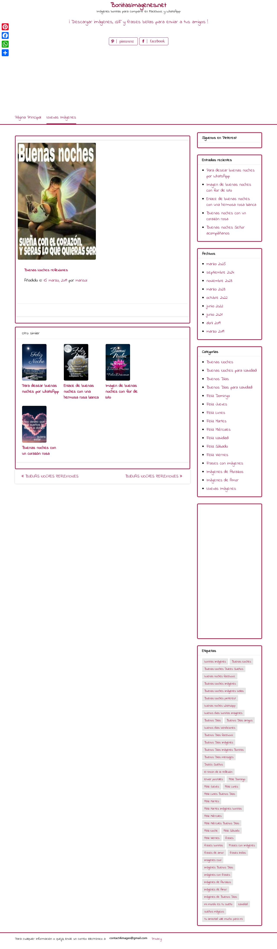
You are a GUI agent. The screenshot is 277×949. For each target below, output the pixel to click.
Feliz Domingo (218, 396)
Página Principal (28, 117)
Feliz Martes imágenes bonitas (223, 809)
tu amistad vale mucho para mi (223, 919)
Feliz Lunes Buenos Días (219, 794)
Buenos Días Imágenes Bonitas (224, 750)
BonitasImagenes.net (138, 5)
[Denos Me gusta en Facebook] (153, 44)
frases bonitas (213, 845)
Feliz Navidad (217, 438)
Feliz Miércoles (218, 430)
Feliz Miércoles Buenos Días (221, 823)
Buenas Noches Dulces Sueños (223, 669)
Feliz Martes (216, 421)
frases (229, 838)
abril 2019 (213, 323)
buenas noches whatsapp (219, 706)
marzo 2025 (216, 264)
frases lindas (238, 853)
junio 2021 (214, 315)
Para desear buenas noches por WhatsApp (40, 389)
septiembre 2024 (220, 272)
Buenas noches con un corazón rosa (39, 451)
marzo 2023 (215, 289)
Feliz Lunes (215, 413)
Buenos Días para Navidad (229, 387)
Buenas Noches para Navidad (231, 371)
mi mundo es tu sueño (218, 904)
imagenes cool (212, 860)
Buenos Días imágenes (218, 742)
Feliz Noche (211, 831)
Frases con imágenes (224, 463)
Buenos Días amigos (240, 720)
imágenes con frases (217, 875)
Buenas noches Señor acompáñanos (225, 230)
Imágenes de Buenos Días (220, 897)
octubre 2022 (216, 298)
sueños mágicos (214, 911)
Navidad (243, 904)
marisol (81, 280)
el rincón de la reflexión (218, 772)
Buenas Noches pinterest (220, 698)
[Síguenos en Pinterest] (124, 44)
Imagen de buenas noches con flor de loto (122, 391)
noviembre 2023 (219, 281)
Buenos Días (217, 379)
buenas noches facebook (219, 676)
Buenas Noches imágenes (220, 684)
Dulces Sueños (213, 764)
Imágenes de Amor (222, 480)
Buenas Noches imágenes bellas (224, 691)
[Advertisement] (138, 78)
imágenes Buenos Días (218, 867)
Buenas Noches (219, 362)
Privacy (156, 938)
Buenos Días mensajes (219, 757)
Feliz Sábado (217, 447)
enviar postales (213, 779)
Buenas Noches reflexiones (51, 476)
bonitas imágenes (215, 661)
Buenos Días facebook (218, 735)
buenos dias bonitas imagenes (223, 713)
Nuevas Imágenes (61, 117)
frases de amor (214, 853)
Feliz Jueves (216, 404)
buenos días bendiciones (219, 728)
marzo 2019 (215, 331)
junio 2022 (214, 306)
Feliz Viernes (217, 455)
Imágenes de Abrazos (224, 472)
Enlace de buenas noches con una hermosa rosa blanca (81, 391)
